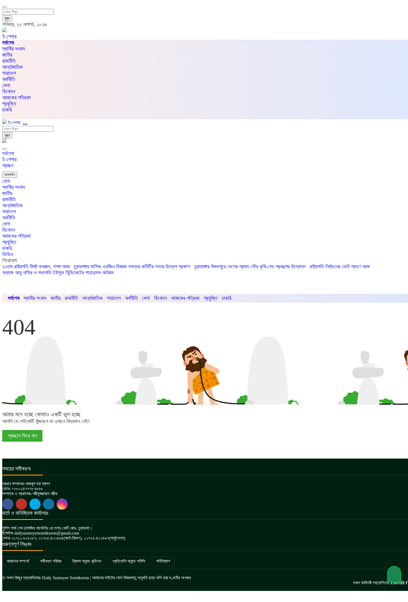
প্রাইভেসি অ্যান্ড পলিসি (128, 561)
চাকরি (7, 248)
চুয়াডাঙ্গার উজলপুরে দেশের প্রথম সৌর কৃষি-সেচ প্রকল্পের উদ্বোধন (250, 266)
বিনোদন (8, 91)
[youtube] (35, 504)
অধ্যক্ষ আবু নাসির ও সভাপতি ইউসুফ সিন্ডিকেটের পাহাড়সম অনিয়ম (58, 272)
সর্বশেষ (8, 153)
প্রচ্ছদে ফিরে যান (22, 436)
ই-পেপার (9, 36)
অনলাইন (9, 175)
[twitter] (21, 504)
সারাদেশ (9, 73)
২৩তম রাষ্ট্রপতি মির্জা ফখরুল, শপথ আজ (36, 266)
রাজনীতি (9, 61)
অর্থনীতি (8, 79)
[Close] (4, 149)
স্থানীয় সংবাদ (13, 49)
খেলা (6, 85)
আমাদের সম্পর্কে (18, 561)
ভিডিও (7, 254)
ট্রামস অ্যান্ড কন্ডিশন (86, 561)
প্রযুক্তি (9, 104)
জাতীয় (7, 55)
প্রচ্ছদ (7, 165)
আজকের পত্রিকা (16, 97)
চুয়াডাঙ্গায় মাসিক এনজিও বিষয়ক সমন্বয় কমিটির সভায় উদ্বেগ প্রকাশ (132, 266)
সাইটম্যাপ (163, 561)
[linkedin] (48, 504)
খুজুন (7, 18)
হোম (6, 181)
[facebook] (7, 504)
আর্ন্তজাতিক (12, 67)
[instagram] (62, 504)
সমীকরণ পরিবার (50, 561)
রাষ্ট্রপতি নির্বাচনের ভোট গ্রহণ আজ (340, 266)
